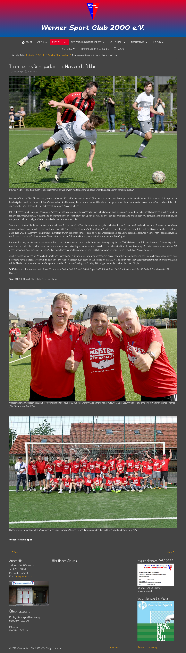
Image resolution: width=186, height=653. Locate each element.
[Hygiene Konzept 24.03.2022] (155, 574)
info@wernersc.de (24, 576)
